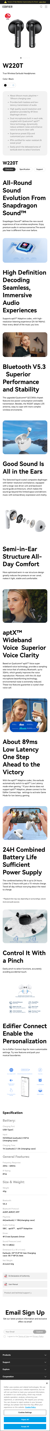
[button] (20, 57)
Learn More (42, 2)
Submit (39, 1332)
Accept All (25, 1427)
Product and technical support (17, 1293)
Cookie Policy (30, 1407)
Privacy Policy (38, 1336)
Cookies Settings (25, 1412)
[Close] (47, 1383)
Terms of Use (23, 1336)
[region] (25, 1405)
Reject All (25, 1420)
